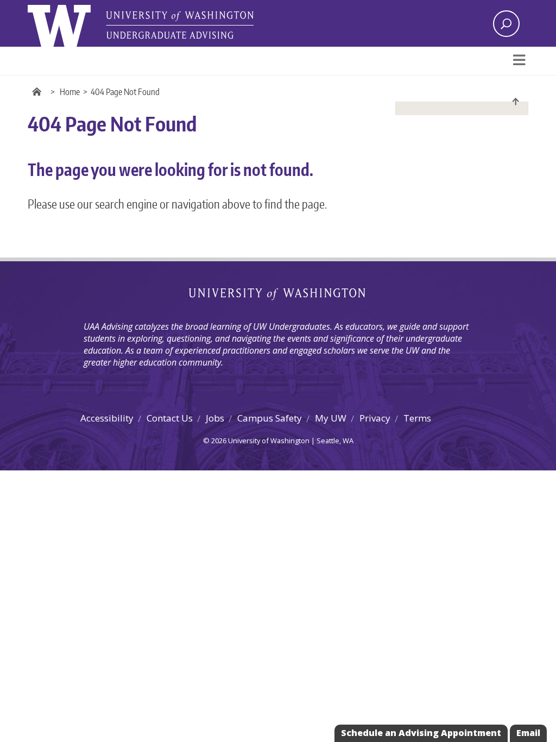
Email (528, 733)
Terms (417, 418)
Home (70, 91)
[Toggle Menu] (519, 60)
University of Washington (278, 294)
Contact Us (170, 418)
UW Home (38, 92)
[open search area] (506, 23)
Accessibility (107, 418)
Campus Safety (269, 418)
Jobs (215, 418)
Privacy (374, 418)
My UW (330, 418)
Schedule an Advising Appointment (421, 733)
